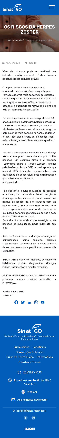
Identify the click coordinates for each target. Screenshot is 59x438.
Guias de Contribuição (20, 357)
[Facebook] (26, 418)
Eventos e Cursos (29, 362)
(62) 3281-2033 (32, 372)
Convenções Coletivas (29, 352)
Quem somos (21, 347)
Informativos (45, 357)
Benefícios (39, 347)
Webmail (32, 392)
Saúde (18, 40)
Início (9, 40)
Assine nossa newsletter (32, 399)
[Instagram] (33, 418)
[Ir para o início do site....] (12, 7)
